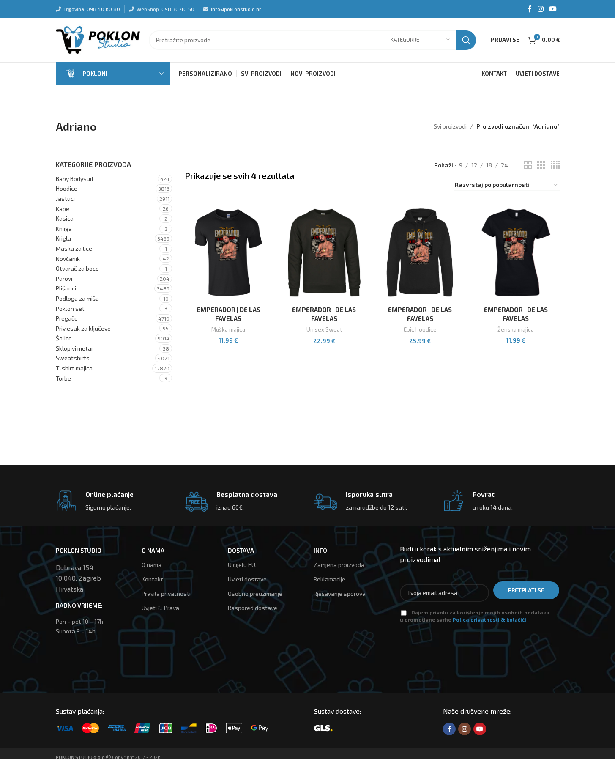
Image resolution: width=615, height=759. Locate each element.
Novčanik (68, 258)
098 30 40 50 (177, 9)
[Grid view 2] (528, 165)
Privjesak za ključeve (83, 328)
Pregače (67, 318)
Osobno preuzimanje (255, 593)
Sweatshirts (73, 358)
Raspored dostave (252, 607)
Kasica (65, 218)
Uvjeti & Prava (160, 607)
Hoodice (66, 188)
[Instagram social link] (540, 9)
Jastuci (65, 198)
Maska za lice (74, 248)
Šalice (64, 338)
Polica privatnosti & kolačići (489, 619)
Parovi (64, 278)
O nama (151, 564)
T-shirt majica (74, 368)
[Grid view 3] (541, 165)
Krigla (63, 238)
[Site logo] (98, 39)
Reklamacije (329, 579)
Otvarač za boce (77, 268)
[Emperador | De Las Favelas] (228, 252)
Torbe (63, 378)
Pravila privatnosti (166, 593)
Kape (62, 208)
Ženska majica (515, 329)
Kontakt (152, 579)
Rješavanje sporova (340, 593)
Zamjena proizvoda (339, 564)
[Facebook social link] (530, 9)
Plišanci (66, 288)
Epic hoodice (420, 329)
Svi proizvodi (450, 126)
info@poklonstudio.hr (236, 9)
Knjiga (64, 228)
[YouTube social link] (552, 9)
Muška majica (228, 329)
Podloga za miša (77, 298)
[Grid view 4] (555, 165)
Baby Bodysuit (75, 178)
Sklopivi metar (74, 348)
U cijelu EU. (242, 564)
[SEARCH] (466, 40)
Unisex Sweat (324, 329)
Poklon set (70, 308)
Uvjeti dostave (247, 579)
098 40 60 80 (103, 9)
